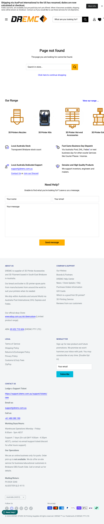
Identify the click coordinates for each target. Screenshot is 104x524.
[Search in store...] (75, 67)
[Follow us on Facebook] (7, 508)
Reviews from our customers (69, 303)
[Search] (85, 19)
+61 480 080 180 (12, 418)
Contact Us (16, 173)
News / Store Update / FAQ (68, 283)
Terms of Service (12, 344)
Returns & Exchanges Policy (17, 352)
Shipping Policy (12, 348)
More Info (92, 6)
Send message (52, 242)
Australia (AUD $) (13, 497)
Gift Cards (60, 291)
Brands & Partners (64, 275)
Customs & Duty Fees (14, 360)
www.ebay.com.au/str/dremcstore (20, 316)
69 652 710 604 (17, 329)
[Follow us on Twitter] (16, 508)
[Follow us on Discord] (11, 508)
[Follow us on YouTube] (26, 508)
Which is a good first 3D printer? (70, 295)
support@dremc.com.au (22, 169)
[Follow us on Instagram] (21, 508)
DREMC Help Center (65, 279)
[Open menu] (6, 19)
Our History (61, 271)
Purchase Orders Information (69, 287)
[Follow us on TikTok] (31, 508)
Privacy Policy (11, 356)
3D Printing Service (64, 299)
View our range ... (91, 101)
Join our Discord (31, 173)
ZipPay (8, 364)
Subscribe (64, 374)
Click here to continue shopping (52, 75)
